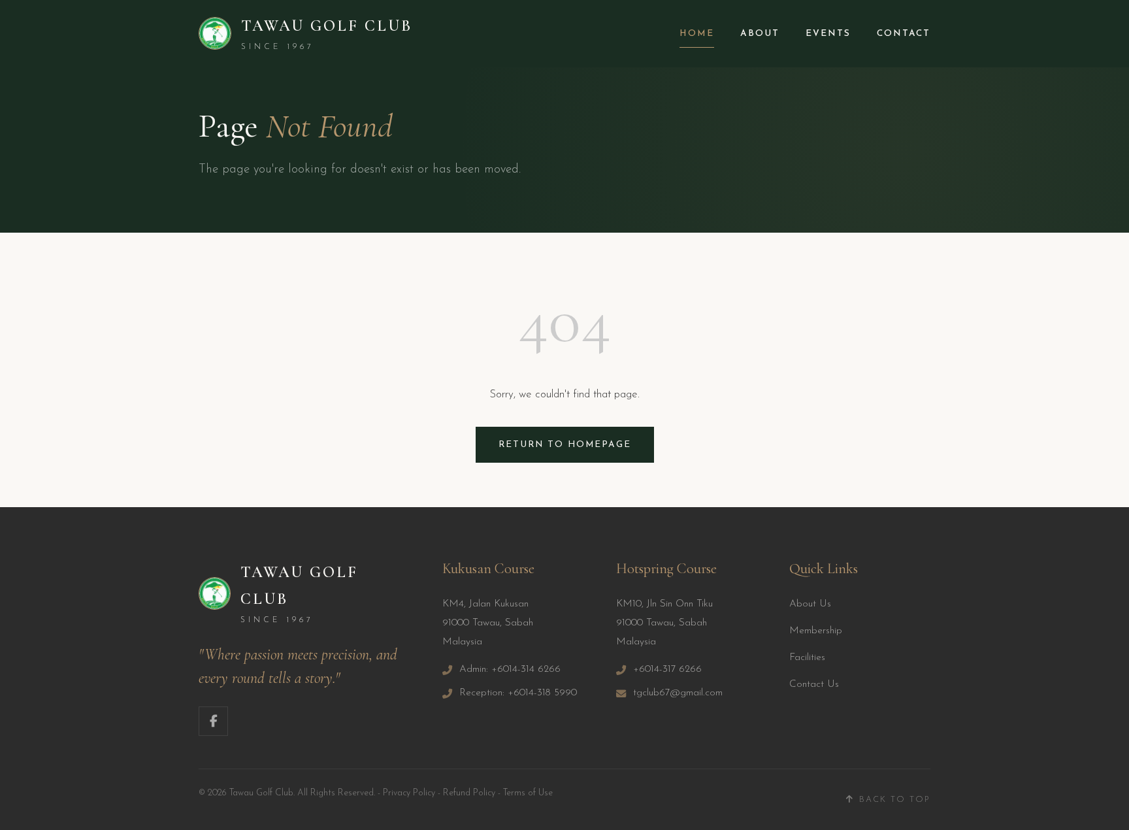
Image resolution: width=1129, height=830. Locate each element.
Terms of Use (528, 793)
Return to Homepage (565, 444)
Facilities (807, 658)
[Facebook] (213, 721)
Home (696, 33)
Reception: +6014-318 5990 (518, 693)
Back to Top (894, 799)
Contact (903, 33)
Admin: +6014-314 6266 (510, 669)
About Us (810, 604)
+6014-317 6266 (667, 669)
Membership (815, 631)
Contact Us (814, 684)
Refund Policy (469, 793)
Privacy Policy (409, 793)
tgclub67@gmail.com (678, 693)
